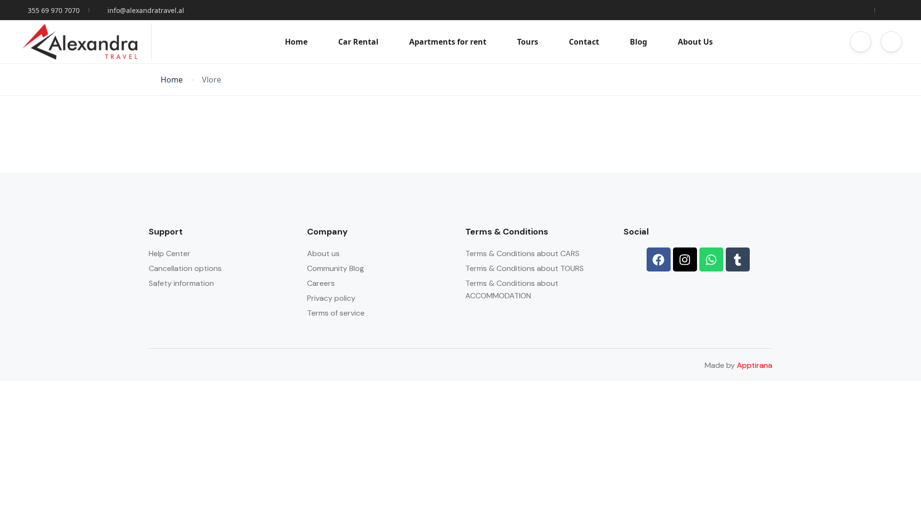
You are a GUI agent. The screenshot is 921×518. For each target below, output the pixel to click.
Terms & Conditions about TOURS (524, 268)
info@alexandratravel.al (145, 10)
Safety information (181, 283)
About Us (695, 41)
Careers (321, 283)
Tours (527, 41)
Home (296, 41)
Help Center (169, 253)
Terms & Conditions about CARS (522, 253)
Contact (584, 41)
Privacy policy (331, 298)
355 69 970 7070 (54, 10)
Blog (638, 41)
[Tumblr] (738, 259)
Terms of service (336, 313)
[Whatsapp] (711, 259)
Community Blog (335, 268)
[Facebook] (659, 259)
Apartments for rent (447, 41)
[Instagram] (685, 259)
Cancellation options (185, 268)
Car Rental (358, 41)
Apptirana (754, 365)
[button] (860, 41)
